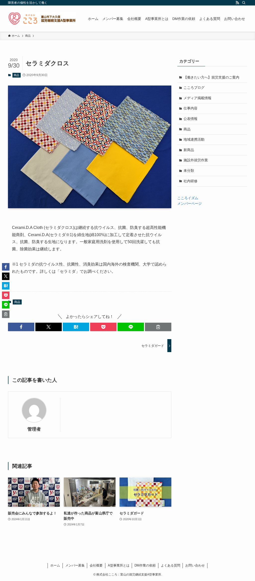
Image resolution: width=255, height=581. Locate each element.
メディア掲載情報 (197, 98)
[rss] (237, 2)
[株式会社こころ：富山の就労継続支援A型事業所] (42, 18)
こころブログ (194, 88)
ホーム (55, 565)
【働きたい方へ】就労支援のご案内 (211, 77)
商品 (16, 75)
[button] (21, 327)
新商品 (189, 150)
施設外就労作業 (196, 160)
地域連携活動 (194, 139)
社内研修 (190, 181)
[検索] (244, 2)
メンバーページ (189, 203)
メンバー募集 (75, 565)
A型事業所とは (118, 565)
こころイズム (187, 198)
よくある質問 (170, 565)
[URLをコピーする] (158, 327)
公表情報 (190, 119)
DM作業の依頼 (145, 565)
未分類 (189, 171)
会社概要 (96, 565)
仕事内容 (190, 108)
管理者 (34, 429)
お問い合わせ (195, 565)
